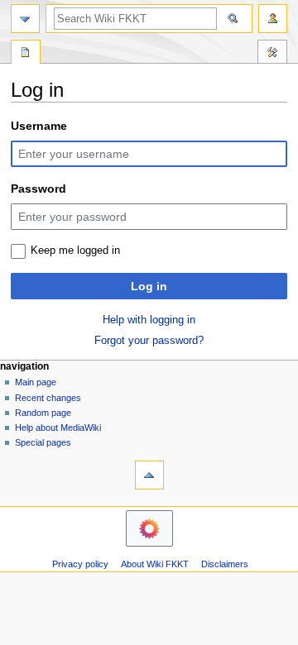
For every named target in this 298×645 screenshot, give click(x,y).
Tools (272, 54)
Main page (35, 382)
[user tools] (272, 18)
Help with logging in (149, 320)
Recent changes (48, 398)
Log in (149, 286)
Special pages (43, 442)
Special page (26, 54)
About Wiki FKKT (155, 564)
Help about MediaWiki (58, 427)
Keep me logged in (75, 250)
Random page (43, 413)
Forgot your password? (149, 340)
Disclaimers (224, 564)
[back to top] (149, 475)
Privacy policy (80, 564)
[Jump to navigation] (25, 18)
